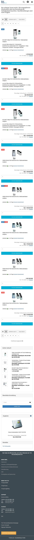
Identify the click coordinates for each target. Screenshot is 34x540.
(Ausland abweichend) (19, 50)
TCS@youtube (4, 482)
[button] (2, 19)
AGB (2, 471)
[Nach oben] (29, 537)
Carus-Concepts (5, 525)
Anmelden (17, 406)
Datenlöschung (4, 469)
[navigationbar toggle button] (32, 2)
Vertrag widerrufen (8, 533)
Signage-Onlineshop (6, 527)
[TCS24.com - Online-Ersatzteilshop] (3, 2)
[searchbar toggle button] (24, 2)
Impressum (4, 462)
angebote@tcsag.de (9, 512)
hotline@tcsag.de (9, 502)
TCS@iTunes (4, 485)
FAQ (2, 516)
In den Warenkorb (17, 63)
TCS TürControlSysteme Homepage (9, 523)
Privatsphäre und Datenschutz (8, 474)
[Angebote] (30, 416)
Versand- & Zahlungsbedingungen (9, 464)
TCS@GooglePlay (5, 488)
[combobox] (13, 19)
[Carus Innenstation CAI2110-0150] (17, 424)
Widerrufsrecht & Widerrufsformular (9, 467)
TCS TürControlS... (7, 446)
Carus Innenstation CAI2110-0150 (17, 432)
